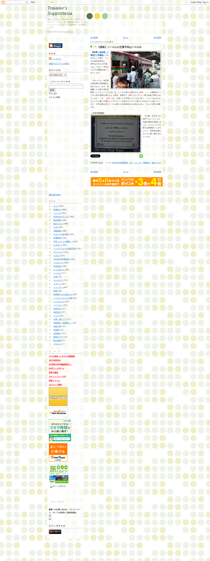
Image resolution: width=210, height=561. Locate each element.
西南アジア (58, 337)
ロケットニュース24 (57, 376)
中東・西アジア (60, 319)
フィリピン (58, 305)
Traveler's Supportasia (59, 11)
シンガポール (59, 270)
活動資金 (57, 231)
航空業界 (57, 220)
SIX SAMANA (55, 360)
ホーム (126, 38)
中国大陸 (57, 266)
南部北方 (57, 312)
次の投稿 (94, 38)
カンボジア (58, 280)
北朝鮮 (56, 330)
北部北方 (57, 309)
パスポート (58, 263)
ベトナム (57, 273)
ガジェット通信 (55, 385)
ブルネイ (57, 344)
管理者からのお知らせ (62, 294)
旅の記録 (57, 340)
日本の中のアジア (61, 217)
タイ (131, 163)
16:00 (100, 163)
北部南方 (57, 333)
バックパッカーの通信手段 (64, 249)
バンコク (138, 163)
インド (56, 316)
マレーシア (58, 252)
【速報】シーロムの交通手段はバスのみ (119, 47)
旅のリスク (156, 163)
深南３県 (57, 326)
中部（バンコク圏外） (62, 241)
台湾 (55, 277)
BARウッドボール (56, 368)
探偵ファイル (54, 381)
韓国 (55, 291)
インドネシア (59, 302)
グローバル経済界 (61, 234)
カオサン (57, 245)
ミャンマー (58, 287)
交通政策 (57, 238)
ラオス (56, 256)
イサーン (57, 284)
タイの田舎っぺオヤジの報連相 (62, 356)
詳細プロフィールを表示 (59, 64)
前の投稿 (157, 38)
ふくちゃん (56, 59)
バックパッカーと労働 (62, 298)
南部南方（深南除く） (62, 323)
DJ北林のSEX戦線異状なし (60, 364)
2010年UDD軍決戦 (120, 163)
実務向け (147, 163)
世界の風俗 (53, 372)
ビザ (55, 227)
